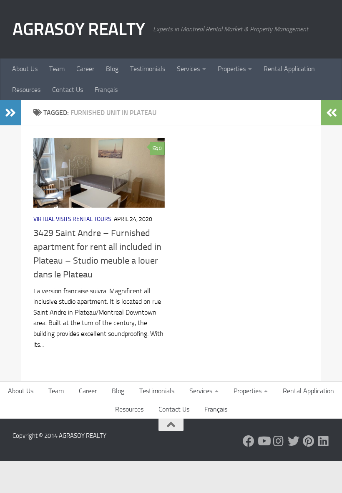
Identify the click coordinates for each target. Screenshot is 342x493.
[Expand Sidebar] (10, 112)
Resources (26, 90)
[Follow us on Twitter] (293, 441)
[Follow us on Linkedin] (323, 441)
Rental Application (289, 69)
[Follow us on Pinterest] (308, 441)
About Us (25, 69)
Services (188, 69)
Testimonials (147, 69)
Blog (112, 69)
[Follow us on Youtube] (263, 441)
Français (106, 90)
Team (57, 69)
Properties (232, 69)
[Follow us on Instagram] (278, 441)
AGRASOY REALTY (79, 29)
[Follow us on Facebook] (248, 441)
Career (85, 69)
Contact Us (67, 90)
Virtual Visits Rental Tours (72, 219)
